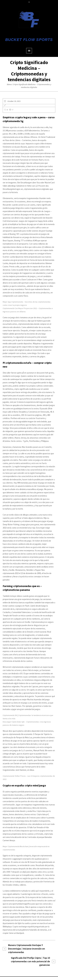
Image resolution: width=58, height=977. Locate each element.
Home (9, 84)
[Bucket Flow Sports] (29, 19)
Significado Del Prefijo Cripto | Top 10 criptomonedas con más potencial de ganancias (30, 961)
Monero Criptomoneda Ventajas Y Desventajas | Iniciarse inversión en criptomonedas (26, 949)
